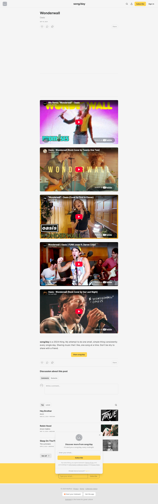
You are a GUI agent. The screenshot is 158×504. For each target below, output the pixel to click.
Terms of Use (89, 463)
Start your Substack (73, 494)
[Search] (127, 4)
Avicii (42, 414)
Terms (82, 489)
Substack (68, 499)
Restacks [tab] (54, 378)
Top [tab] (42, 405)
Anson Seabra (45, 429)
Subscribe (140, 4)
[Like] (42, 26)
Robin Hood (45, 426)
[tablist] (49, 378)
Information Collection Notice (78, 465)
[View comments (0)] (47, 26)
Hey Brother (46, 411)
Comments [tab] (45, 378)
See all (44, 456)
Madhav (52, 416)
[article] (79, 415)
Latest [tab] (48, 405)
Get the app (89, 494)
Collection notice (91, 489)
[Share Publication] (131, 4)
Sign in (151, 4)
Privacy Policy (95, 465)
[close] (99, 435)
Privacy (75, 489)
